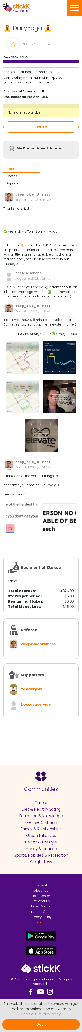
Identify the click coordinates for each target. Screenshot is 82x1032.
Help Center (41, 896)
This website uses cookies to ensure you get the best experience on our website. (41, 1006)
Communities (41, 789)
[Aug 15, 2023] (22, 357)
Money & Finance (41, 848)
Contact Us (41, 901)
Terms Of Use (41, 911)
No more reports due (24, 112)
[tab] (21, 169)
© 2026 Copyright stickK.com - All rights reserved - (41, 981)
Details (41, 127)
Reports (12, 183)
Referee (29, 630)
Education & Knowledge (41, 815)
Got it (41, 1024)
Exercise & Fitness (41, 822)
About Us (41, 890)
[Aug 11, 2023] (22, 518)
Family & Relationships (41, 829)
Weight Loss (41, 862)
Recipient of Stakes (41, 567)
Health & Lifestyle (41, 842)
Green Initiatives (41, 835)
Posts (11, 169)
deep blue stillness (38, 644)
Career (41, 802)
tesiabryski (31, 689)
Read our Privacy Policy (41, 1014)
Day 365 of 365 (15, 57)
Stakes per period (24, 596)
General (41, 885)
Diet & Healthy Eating (41, 809)
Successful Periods (19, 91)
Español (41, 922)
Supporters (32, 675)
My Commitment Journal (40, 148)
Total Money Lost (24, 606)
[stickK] (24, 8)
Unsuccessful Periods (21, 97)
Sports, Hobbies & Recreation (41, 855)
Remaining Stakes (25, 601)
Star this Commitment (37, 44)
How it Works (41, 906)
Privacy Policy (41, 917)
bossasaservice (36, 704)
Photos (12, 176)
